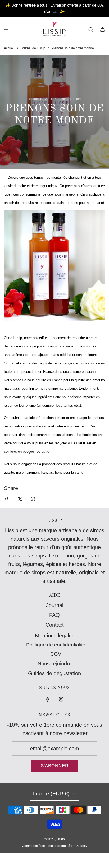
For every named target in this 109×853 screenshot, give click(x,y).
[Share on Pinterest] (33, 499)
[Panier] (102, 29)
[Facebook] (48, 699)
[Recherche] (91, 29)
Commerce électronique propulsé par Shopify (54, 846)
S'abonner (55, 765)
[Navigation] (6, 29)
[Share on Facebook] (6, 499)
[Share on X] (20, 499)
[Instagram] (61, 699)
